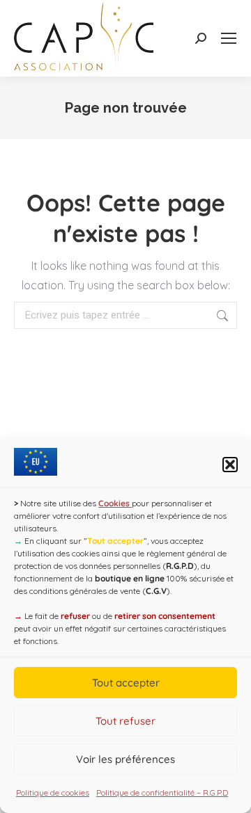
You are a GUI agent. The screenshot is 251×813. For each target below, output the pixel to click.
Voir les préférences (125, 759)
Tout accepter (126, 682)
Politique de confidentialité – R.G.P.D (162, 792)
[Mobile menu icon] (228, 38)
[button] (230, 465)
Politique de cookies (52, 792)
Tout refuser (125, 720)
